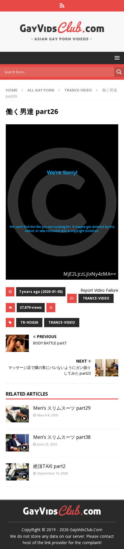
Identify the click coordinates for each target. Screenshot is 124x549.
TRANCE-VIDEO (96, 298)
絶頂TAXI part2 (49, 466)
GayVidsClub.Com (86, 529)
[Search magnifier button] (119, 72)
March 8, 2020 (47, 415)
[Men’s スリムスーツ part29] (17, 413)
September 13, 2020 (52, 473)
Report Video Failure (99, 290)
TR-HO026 (29, 322)
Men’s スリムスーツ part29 (62, 408)
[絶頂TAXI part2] (17, 472)
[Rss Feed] (62, 6)
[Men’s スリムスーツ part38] (17, 442)
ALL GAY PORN (40, 90)
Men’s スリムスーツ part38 (62, 437)
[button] (116, 57)
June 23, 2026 (47, 444)
